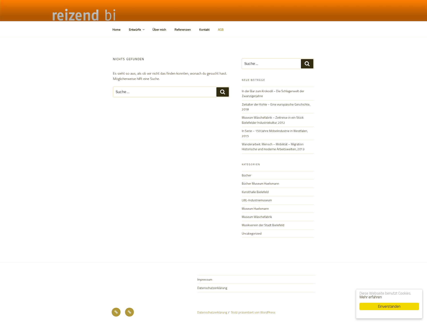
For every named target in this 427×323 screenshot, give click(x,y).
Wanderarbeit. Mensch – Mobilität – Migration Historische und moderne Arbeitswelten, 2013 (273, 146)
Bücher (246, 175)
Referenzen (183, 29)
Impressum (204, 279)
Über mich (159, 29)
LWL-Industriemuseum (257, 200)
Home (117, 29)
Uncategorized (252, 233)
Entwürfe (135, 29)
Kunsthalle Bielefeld (255, 191)
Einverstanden (389, 306)
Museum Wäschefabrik (257, 216)
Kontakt (204, 29)
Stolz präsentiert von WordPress (253, 312)
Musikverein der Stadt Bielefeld (263, 225)
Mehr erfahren (370, 297)
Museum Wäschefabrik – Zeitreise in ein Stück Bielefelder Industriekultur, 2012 (273, 120)
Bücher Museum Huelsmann (260, 183)
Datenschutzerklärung (212, 287)
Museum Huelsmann (255, 208)
